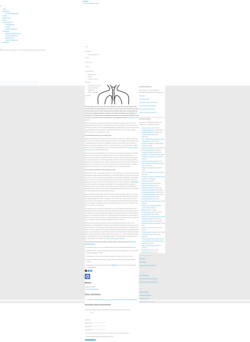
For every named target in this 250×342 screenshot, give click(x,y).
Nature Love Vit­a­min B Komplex (147, 105)
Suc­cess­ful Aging (146, 214)
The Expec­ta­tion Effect (148, 150)
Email (86, 326)
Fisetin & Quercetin (144, 99)
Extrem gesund (146, 252)
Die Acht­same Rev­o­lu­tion (148, 130)
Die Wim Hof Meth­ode (147, 185)
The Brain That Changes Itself (149, 167)
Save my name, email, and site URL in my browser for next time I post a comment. (107, 333)
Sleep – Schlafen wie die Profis (150, 245)
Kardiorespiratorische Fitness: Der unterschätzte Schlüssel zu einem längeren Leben (115, 299)
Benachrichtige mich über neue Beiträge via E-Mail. (100, 336)
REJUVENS (85, 1)
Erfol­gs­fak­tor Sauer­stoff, (148, 190)
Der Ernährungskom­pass (148, 196)
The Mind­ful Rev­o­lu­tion (148, 132)
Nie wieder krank (146, 249)
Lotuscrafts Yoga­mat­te (145, 295)
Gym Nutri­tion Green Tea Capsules (148, 102)
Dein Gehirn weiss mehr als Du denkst (152, 201)
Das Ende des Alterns (147, 183)
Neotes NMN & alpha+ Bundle (147, 109)
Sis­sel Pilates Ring (144, 292)
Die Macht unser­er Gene (148, 134)
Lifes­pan (144, 181)
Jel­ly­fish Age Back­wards (148, 147)
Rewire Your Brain (146, 128)
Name (87, 323)
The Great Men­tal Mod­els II (149, 194)
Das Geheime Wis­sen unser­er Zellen (151, 223)
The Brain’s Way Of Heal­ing (149, 232)
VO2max (113, 265)
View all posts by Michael (91, 289)
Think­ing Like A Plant (147, 221)
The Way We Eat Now (147, 198)
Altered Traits (145, 227)
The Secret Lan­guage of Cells (149, 161)
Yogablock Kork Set (144, 298)
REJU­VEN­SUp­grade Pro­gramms (116, 238)
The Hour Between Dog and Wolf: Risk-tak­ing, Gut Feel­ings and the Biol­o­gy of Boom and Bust (153, 241)
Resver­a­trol (142, 95)
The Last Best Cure (147, 234)
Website (87, 329)
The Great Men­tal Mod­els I (149, 192)
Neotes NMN (142, 262)
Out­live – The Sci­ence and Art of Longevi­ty (153, 172)
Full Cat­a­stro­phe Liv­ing (148, 212)
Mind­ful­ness (145, 210)
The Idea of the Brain (147, 152)
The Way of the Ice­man (148, 187)
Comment (87, 319)
